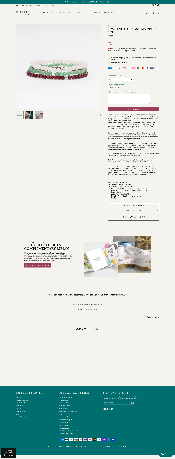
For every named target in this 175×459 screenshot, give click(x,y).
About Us (29, 5)
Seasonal (94, 12)
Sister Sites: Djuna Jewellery (99, 446)
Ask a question (133, 210)
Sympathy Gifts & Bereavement (69, 411)
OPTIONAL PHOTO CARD (37, 265)
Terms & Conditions (22, 417)
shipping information (134, 206)
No (119, 87)
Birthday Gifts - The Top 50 (67, 434)
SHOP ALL (46, 12)
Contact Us (20, 5)
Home (110, 26)
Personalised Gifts (63, 12)
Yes (111, 87)
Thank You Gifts (64, 403)
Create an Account (22, 400)
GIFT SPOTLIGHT (109, 12)
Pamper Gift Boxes (65, 422)
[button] (87, 309)
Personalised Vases (65, 417)
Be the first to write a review (87, 309)
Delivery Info (19, 397)
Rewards (45, 5)
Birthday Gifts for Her (66, 397)
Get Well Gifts (63, 400)
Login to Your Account (23, 403)
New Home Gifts (64, 414)
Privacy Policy (20, 414)
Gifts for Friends (64, 406)
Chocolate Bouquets (66, 420)
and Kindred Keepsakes (118, 446)
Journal (52, 5)
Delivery (37, 5)
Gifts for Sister (64, 408)
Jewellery (80, 12)
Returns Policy (20, 411)
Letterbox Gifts (64, 428)
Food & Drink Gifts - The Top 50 (69, 431)
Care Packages (64, 425)
